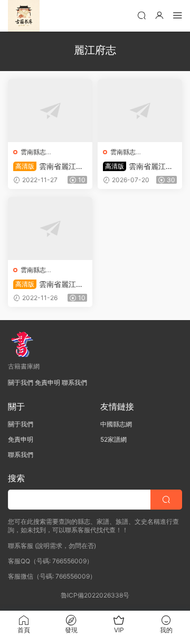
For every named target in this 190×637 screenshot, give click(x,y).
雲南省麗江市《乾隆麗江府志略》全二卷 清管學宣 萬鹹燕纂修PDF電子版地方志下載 (140, 167)
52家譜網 (113, 439)
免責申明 (47, 382)
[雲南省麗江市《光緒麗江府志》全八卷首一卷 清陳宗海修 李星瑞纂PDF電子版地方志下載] (50, 228)
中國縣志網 (116, 424)
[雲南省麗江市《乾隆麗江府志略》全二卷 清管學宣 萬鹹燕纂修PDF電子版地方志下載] (140, 110)
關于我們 (20, 382)
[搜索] (141, 15)
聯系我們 (74, 382)
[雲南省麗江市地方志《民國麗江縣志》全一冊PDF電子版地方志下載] (50, 110)
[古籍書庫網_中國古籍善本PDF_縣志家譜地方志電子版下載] (24, 16)
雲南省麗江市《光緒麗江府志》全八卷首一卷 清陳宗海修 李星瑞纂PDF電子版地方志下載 (50, 285)
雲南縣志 (33, 152)
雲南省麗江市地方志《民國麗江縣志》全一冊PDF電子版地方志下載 (50, 167)
